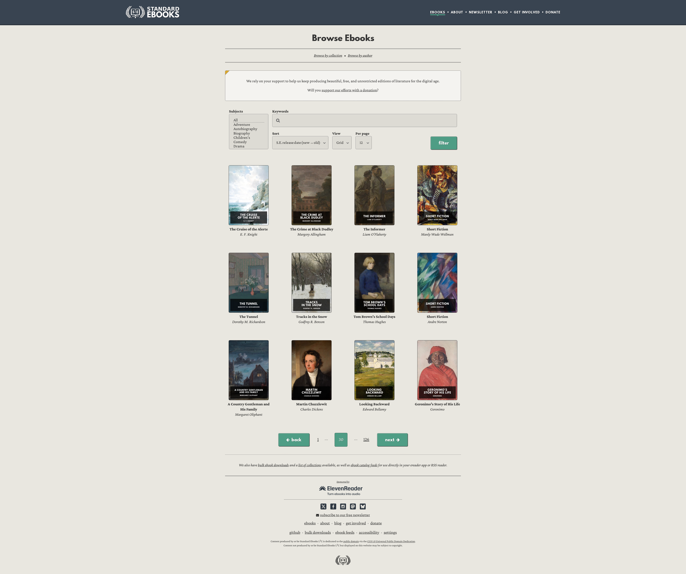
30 (341, 439)
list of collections (309, 465)
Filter (444, 143)
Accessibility (369, 532)
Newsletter (480, 12)
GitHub (294, 532)
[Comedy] (248, 142)
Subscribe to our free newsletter (345, 515)
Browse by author (360, 55)
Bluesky (363, 506)
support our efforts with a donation (349, 90)
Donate (553, 12)
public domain (351, 541)
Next (389, 440)
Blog (503, 12)
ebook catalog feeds (364, 465)
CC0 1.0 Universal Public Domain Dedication (391, 541)
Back (296, 440)
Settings (390, 532)
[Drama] (248, 146)
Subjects (236, 111)
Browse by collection (328, 55)
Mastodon (353, 506)
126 (366, 439)
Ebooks (437, 12)
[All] (248, 120)
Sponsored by (343, 481)
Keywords (280, 111)
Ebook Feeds (344, 532)
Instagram (343, 506)
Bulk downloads (318, 532)
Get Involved (527, 12)
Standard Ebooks (152, 12)
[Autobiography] (248, 129)
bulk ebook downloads (273, 465)
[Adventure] (248, 125)
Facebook (333, 506)
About (457, 12)
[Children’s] (248, 138)
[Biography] (248, 133)
